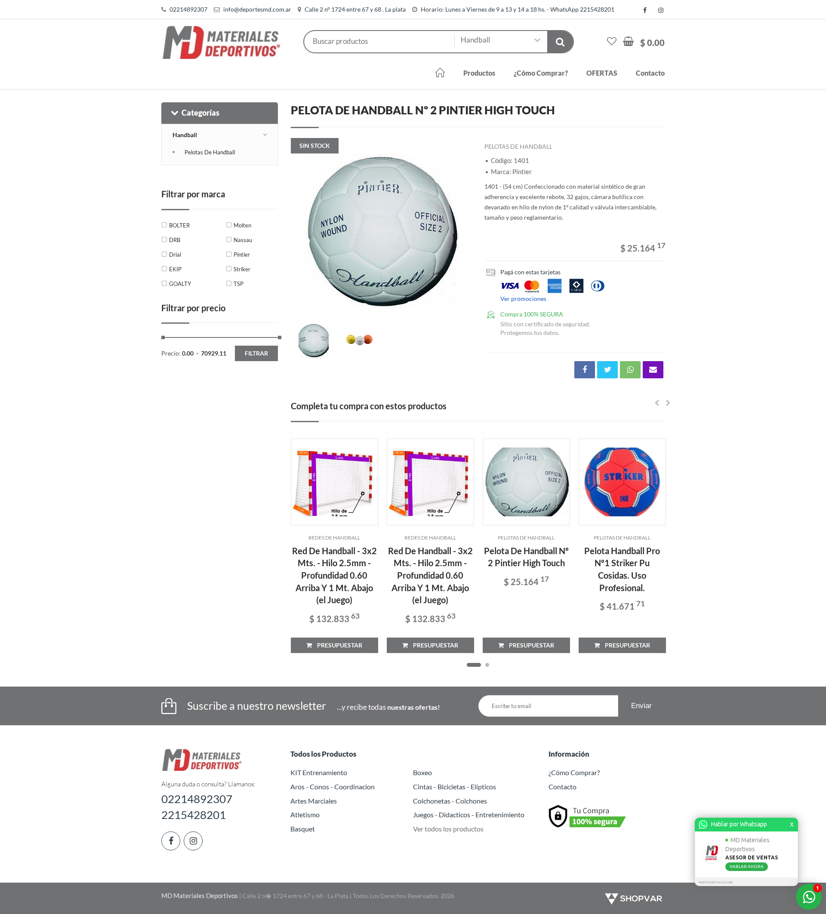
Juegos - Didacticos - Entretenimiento (468, 814)
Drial (175, 254)
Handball (185, 134)
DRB (174, 239)
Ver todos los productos (448, 829)
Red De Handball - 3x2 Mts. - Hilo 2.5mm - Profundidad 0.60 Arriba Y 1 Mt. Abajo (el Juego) (334, 575)
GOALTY (180, 283)
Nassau (243, 239)
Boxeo (422, 772)
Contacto (650, 73)
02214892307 (188, 9)
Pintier (242, 254)
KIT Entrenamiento (318, 772)
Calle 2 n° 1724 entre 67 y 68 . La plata (355, 9)
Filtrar (256, 353)
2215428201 (193, 815)
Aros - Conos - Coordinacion (332, 786)
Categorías (200, 112)
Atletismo (305, 814)
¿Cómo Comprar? (541, 73)
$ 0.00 (652, 42)
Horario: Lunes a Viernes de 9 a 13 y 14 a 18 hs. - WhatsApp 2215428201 (517, 9)
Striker (242, 269)
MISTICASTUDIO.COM (716, 882)
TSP (238, 283)
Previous (301, 231)
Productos (479, 73)
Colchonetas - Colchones (450, 801)
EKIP (175, 269)
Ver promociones (523, 298)
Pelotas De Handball (210, 152)
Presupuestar (337, 645)
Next (460, 231)
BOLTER (179, 225)
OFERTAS (601, 73)
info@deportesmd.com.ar (257, 9)
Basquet (302, 829)
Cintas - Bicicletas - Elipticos (454, 786)
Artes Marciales (313, 801)
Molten (242, 225)
